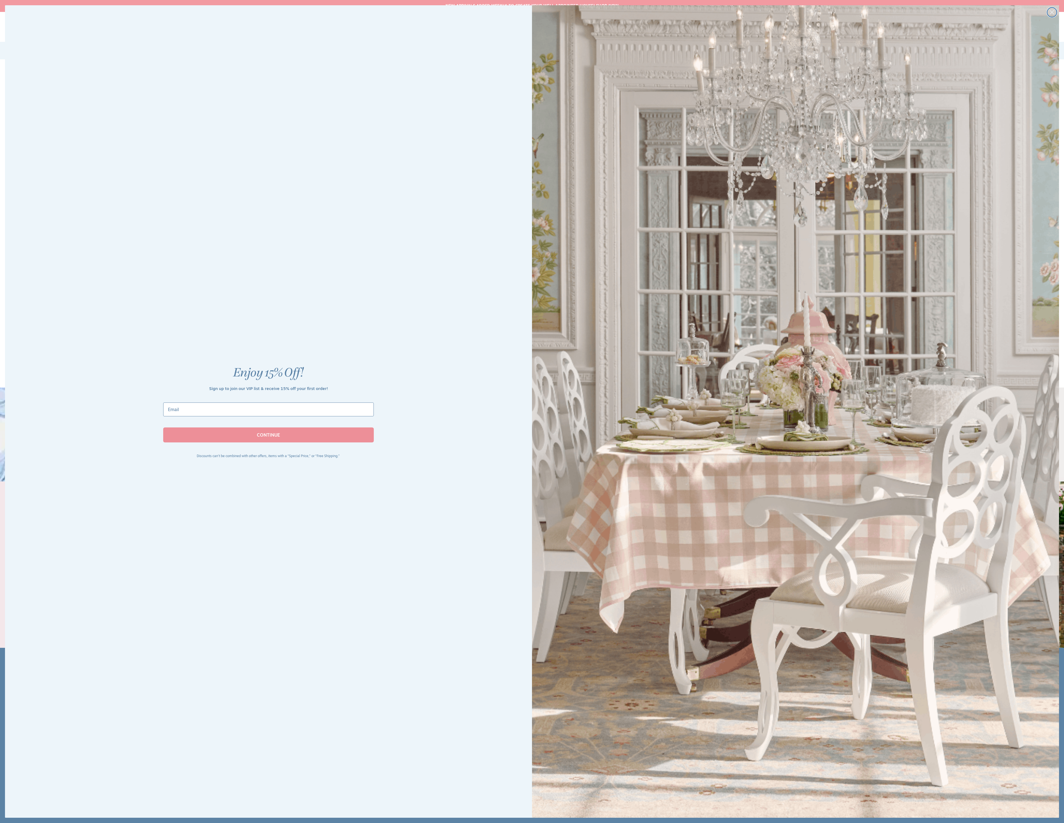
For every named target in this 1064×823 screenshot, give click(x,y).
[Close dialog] (1052, 12)
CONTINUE (268, 435)
